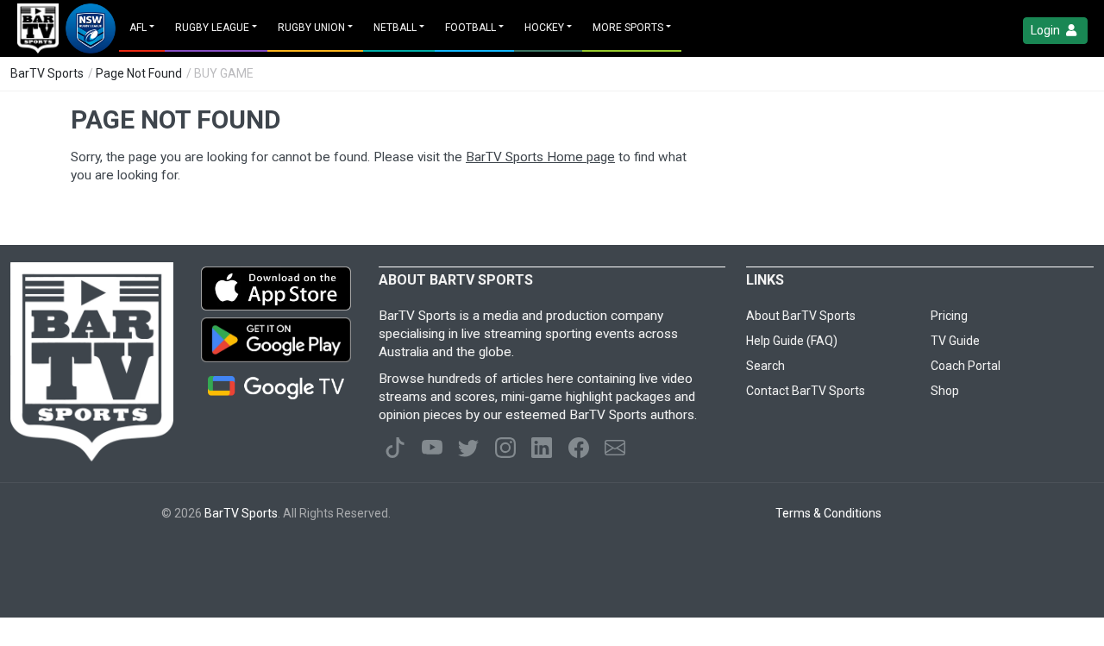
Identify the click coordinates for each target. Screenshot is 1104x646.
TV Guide (955, 341)
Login (1047, 30)
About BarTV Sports (801, 316)
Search (765, 366)
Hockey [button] (544, 28)
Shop (945, 391)
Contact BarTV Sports (805, 391)
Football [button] (470, 28)
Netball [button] (395, 28)
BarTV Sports (47, 73)
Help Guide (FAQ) (791, 341)
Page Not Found (139, 73)
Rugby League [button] (212, 28)
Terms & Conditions (828, 513)
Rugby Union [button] (311, 28)
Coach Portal (965, 366)
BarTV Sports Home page (540, 157)
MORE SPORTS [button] (628, 28)
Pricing (949, 316)
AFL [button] (138, 28)
